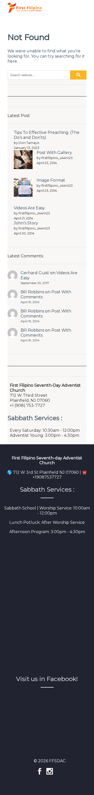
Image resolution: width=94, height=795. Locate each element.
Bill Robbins (32, 292)
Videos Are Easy (29, 208)
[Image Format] (23, 188)
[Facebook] (39, 768)
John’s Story (26, 223)
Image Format (51, 180)
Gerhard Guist (35, 272)
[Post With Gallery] (23, 160)
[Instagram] (49, 768)
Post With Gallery (54, 152)
